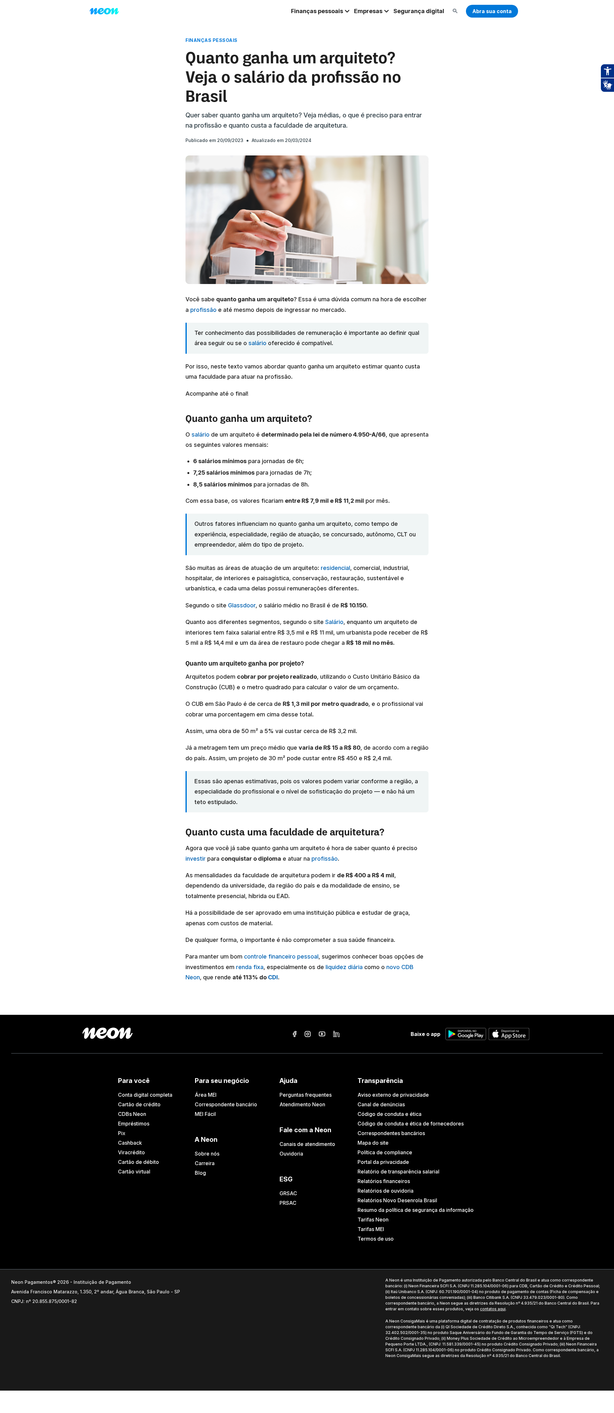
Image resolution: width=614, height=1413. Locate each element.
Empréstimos (133, 1123)
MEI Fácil (205, 1114)
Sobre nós (207, 1153)
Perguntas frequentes (305, 1095)
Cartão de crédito (139, 1104)
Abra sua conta (492, 11)
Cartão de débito (138, 1162)
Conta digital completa (145, 1095)
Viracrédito (131, 1152)
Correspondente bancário (226, 1104)
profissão (202, 309)
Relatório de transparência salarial (398, 1171)
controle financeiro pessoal (281, 956)
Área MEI (205, 1095)
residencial (334, 567)
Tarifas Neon (373, 1219)
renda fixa (249, 967)
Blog (200, 1173)
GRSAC (288, 1193)
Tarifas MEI (371, 1229)
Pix (121, 1133)
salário (257, 343)
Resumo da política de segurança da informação (416, 1210)
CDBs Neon (132, 1114)
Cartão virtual (134, 1171)
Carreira (205, 1163)
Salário (333, 622)
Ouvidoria (291, 1153)
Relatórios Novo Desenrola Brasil (397, 1200)
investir (195, 858)
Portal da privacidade (383, 1162)
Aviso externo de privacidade (393, 1095)
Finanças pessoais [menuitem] (317, 11)
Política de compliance (385, 1152)
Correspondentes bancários (391, 1133)
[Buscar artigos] (455, 11)
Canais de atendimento (307, 1144)
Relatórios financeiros (384, 1181)
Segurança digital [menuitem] (418, 11)
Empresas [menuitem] (368, 11)
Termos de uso (376, 1238)
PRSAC (287, 1203)
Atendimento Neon (302, 1104)
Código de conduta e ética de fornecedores (411, 1123)
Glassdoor (241, 605)
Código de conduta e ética (389, 1114)
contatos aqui (493, 1308)
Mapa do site (373, 1143)
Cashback (130, 1143)
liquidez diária (343, 967)
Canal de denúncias (381, 1104)
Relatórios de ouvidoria (385, 1191)
